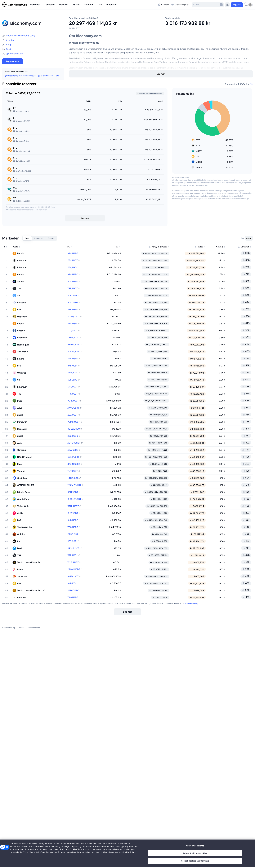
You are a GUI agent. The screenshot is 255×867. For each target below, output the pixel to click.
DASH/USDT (73, 548)
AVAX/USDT (73, 352)
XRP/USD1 (72, 555)
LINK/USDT (72, 338)
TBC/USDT (72, 527)
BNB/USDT (72, 310)
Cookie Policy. (129, 852)
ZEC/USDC (72, 436)
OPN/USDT (72, 534)
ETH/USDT (72, 260)
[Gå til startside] (14, 4)
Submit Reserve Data (50, 76)
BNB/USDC (72, 520)
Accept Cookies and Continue (195, 861)
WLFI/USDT (73, 562)
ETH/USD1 (72, 387)
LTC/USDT (72, 331)
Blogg (9, 44)
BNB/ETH (71, 583)
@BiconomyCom (14, 53)
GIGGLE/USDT (74, 499)
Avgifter (10, 40)
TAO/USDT (72, 597)
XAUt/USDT (73, 506)
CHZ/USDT (72, 513)
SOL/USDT (72, 281)
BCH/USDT (72, 492)
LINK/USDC (73, 478)
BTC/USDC (72, 274)
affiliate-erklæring (191, 603)
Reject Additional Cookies (195, 853)
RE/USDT (71, 541)
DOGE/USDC (73, 429)
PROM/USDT (73, 569)
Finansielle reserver (19, 84)
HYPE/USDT (73, 345)
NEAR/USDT (73, 457)
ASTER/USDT (73, 443)
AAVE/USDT (73, 408)
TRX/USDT (72, 394)
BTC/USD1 (72, 324)
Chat (8, 49)
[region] (93, 4)
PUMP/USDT (73, 422)
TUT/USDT (72, 471)
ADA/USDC (72, 450)
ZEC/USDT (72, 415)
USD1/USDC (73, 590)
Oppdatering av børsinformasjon (21, 76)
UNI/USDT (72, 373)
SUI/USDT (72, 295)
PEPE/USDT (73, 401)
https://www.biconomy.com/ (20, 35)
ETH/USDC (72, 267)
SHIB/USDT (73, 576)
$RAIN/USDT (73, 464)
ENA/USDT (72, 359)
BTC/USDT (72, 253)
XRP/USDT (72, 288)
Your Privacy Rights (195, 846)
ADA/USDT (72, 302)
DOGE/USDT (73, 316)
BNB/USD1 (72, 366)
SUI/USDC (72, 380)
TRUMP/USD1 (74, 485)
